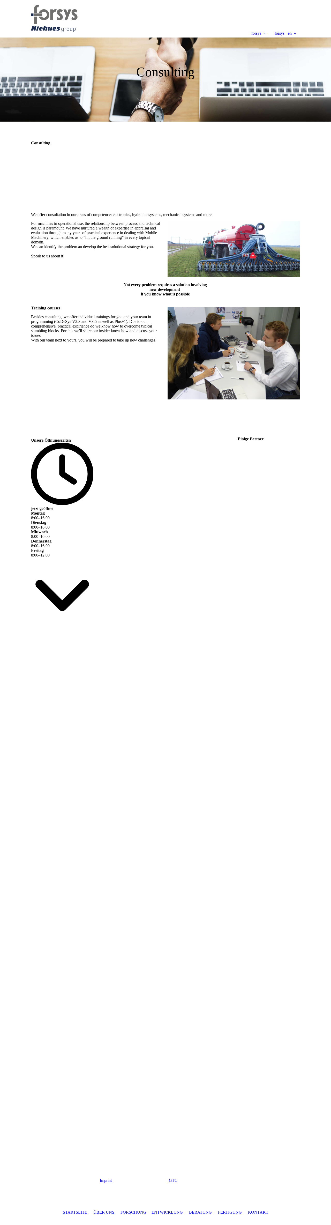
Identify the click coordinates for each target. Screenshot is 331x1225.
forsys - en (283, 33)
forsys (256, 33)
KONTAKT (258, 1212)
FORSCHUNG (133, 1212)
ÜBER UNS (103, 1212)
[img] (165, 80)
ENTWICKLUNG (167, 1212)
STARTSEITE (75, 1212)
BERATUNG (200, 1212)
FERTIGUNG (230, 1212)
